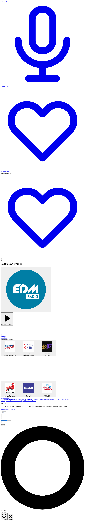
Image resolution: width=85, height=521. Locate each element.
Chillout (25, 401)
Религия (50, 399)
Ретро (53, 399)
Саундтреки (7, 401)
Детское (10, 399)
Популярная (44, 399)
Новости (38, 399)
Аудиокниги (4, 399)
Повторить (4, 519)
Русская (64, 399)
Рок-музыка (58, 399)
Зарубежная (22, 399)
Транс (2, 336)
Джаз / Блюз (15, 399)
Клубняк (33, 399)
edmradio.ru (4, 338)
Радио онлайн (5, 398)
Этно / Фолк (17, 401)
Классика (28, 399)
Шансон (30, 401)
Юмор (34, 401)
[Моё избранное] (42, 256)
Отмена (11, 519)
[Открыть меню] (1, 259)
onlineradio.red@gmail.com (8, 409)
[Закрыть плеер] (1, 422)
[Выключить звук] (1, 418)
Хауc (5, 336)
